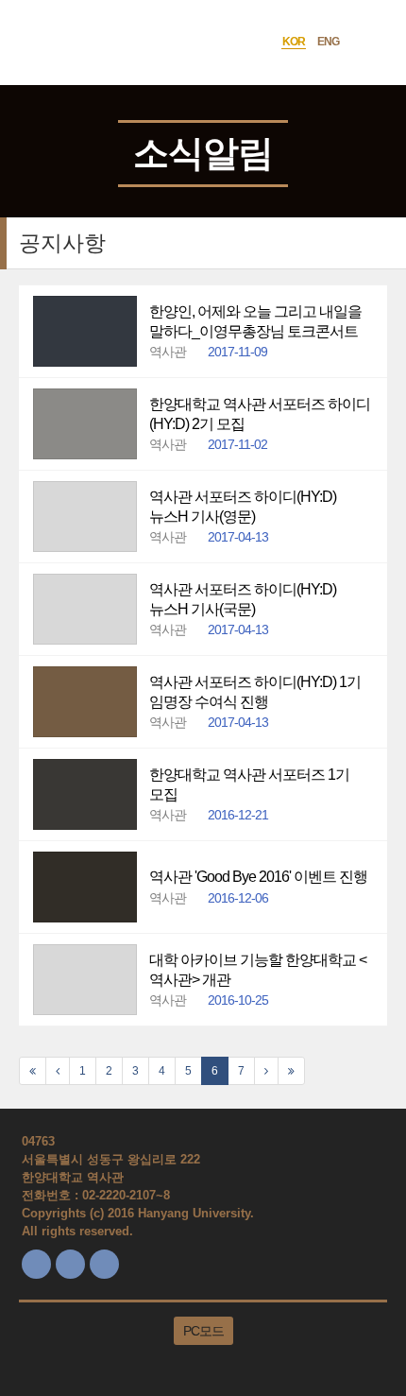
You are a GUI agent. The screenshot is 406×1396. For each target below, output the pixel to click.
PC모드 (203, 1330)
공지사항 (62, 243)
